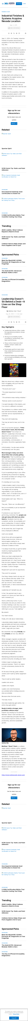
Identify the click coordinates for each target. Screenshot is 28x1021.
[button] (3, 4)
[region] (14, 1015)
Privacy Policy (16, 1014)
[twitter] (14, 33)
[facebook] (9, 33)
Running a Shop (6, 11)
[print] (25, 33)
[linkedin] (11, 33)
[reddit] (16, 33)
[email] (19, 33)
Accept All (14, 1018)
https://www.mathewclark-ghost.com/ (13, 775)
